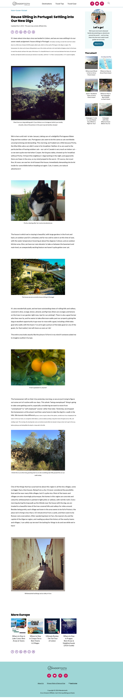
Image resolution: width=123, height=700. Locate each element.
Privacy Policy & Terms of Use (56, 683)
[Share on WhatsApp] (29, 32)
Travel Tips (59, 4)
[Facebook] (92, 4)
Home (13, 10)
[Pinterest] (102, 4)
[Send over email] (33, 32)
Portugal (24, 10)
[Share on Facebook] (12, 32)
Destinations (47, 4)
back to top (73, 683)
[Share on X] (20, 32)
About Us (98, 44)
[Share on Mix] (25, 32)
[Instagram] (66, 676)
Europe (18, 10)
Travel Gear (72, 4)
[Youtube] (97, 4)
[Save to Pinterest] (16, 32)
